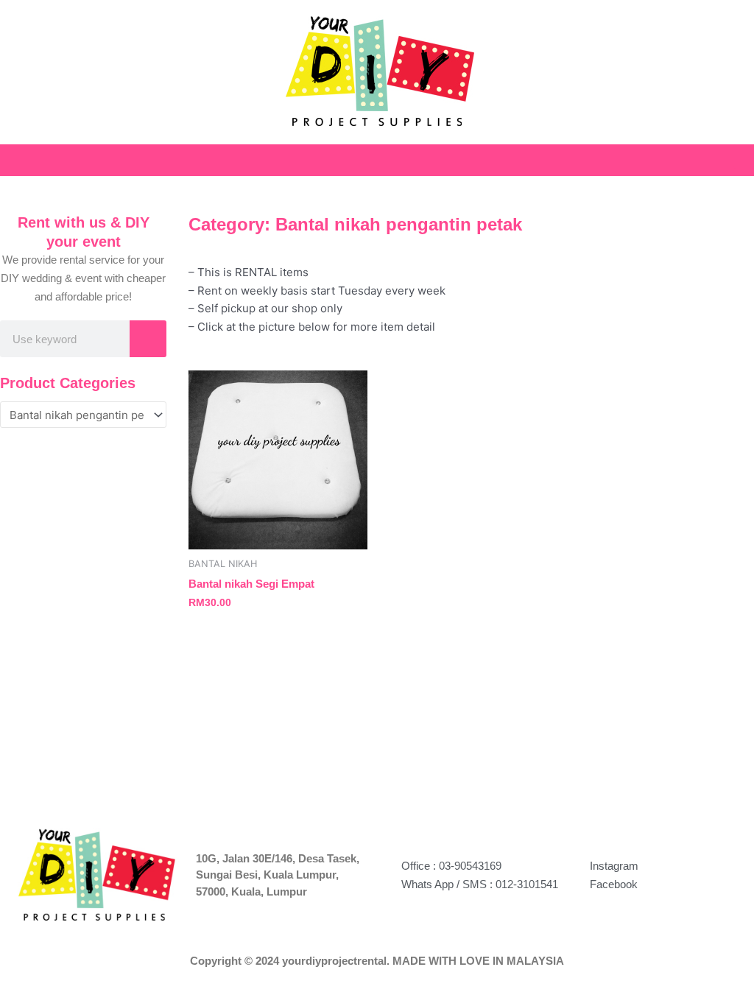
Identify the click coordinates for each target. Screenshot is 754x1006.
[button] (743, 156)
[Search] (148, 338)
